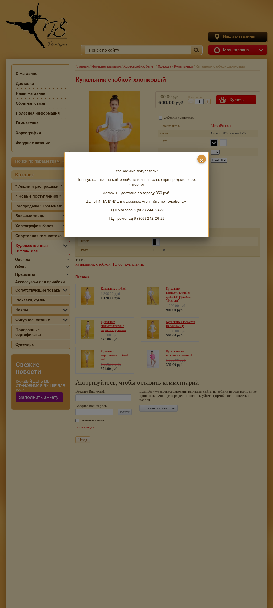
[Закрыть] (201, 159)
